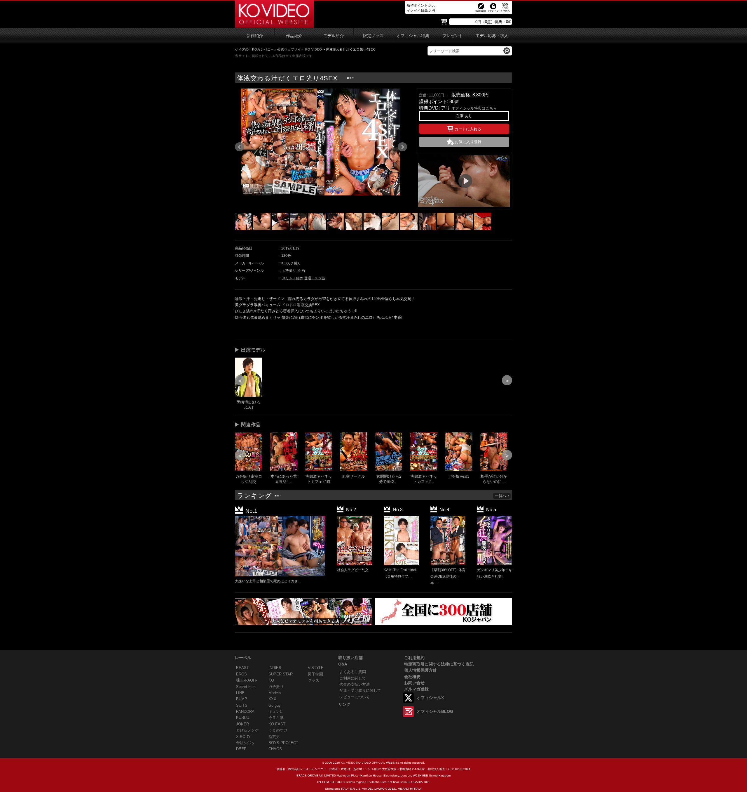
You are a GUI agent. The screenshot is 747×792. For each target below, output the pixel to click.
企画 (301, 270)
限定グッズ (373, 36)
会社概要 (412, 676)
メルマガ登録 (416, 689)
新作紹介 (255, 36)
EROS (241, 674)
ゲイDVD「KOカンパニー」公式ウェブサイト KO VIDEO (278, 49)
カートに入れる (468, 129)
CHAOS (275, 749)
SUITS (241, 705)
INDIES (274, 668)
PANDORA (245, 711)
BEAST (242, 668)
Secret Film (246, 686)
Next (402, 147)
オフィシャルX (430, 697)
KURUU (242, 717)
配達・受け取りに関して (360, 690)
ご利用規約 (414, 657)
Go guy (274, 705)
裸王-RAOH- (246, 680)
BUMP (241, 699)
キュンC (275, 711)
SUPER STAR (280, 674)
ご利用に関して (352, 678)
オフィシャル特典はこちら (474, 108)
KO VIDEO (348, 762)
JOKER (242, 724)
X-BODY (243, 736)
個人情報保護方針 (420, 670)
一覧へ (500, 496)
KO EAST (276, 724)
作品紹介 (294, 36)
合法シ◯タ (245, 743)
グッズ (313, 680)
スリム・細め (292, 278)
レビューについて (354, 697)
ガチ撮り (294, 263)
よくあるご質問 (352, 672)
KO (283, 263)
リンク (344, 704)
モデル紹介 (333, 36)
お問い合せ (414, 682)
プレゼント (452, 36)
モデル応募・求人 (492, 36)
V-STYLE (316, 668)
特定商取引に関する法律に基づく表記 (439, 664)
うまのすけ (277, 730)
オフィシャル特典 (413, 36)
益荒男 (274, 736)
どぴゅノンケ (247, 730)
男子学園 (315, 674)
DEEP (241, 749)
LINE (240, 693)
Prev (239, 147)
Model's (274, 693)
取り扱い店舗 (350, 657)
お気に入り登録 (468, 142)
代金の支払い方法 (354, 684)
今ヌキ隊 (276, 717)
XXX (272, 699)
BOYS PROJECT (283, 743)
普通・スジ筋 (314, 278)
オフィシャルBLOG (435, 711)
